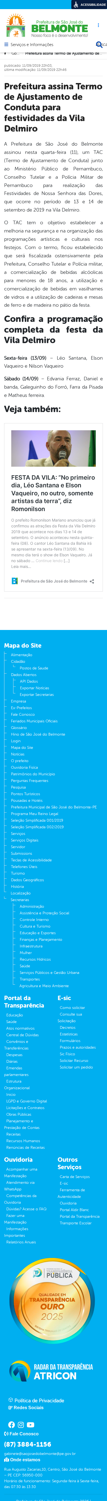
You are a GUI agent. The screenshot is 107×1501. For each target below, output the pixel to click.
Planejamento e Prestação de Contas (22, 1124)
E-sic (64, 1183)
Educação (14, 1015)
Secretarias (20, 900)
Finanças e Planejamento (41, 940)
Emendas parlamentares (16, 1071)
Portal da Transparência (80, 1216)
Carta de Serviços (75, 1177)
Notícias (17, 754)
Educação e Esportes (38, 933)
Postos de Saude (34, 668)
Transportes (30, 979)
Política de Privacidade (38, 1400)
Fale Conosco (23, 714)
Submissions (21, 853)
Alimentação (21, 655)
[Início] (5, 53)
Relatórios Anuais (21, 1242)
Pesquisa (18, 787)
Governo (19, 53)
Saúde (25, 966)
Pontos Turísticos (25, 794)
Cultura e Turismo (35, 926)
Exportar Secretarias (37, 695)
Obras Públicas (18, 1114)
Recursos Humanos (23, 1141)
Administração (32, 906)
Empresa (18, 701)
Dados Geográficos (27, 880)
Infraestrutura (31, 946)
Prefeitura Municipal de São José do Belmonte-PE (54, 807)
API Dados (29, 681)
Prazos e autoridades (78, 1047)
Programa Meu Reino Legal (34, 814)
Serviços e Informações (32, 45)
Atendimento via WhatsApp (19, 1185)
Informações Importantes (16, 1232)
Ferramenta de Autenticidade (71, 1193)
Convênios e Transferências (16, 1045)
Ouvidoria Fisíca (24, 767)
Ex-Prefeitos (21, 708)
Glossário (19, 728)
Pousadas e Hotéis (27, 800)
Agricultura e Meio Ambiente (44, 986)
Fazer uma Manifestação (15, 1219)
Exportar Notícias (34, 688)
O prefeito (20, 761)
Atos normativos (20, 1028)
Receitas (13, 1134)
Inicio (11, 1095)
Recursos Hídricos (35, 959)
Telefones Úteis (24, 867)
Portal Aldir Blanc (74, 1210)
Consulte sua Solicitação (70, 1017)
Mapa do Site (22, 748)
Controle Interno (34, 920)
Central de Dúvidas (22, 1035)
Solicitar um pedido (76, 1067)
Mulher (26, 953)
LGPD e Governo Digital (26, 1101)
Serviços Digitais (24, 840)
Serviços (18, 834)
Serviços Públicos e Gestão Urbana (49, 973)
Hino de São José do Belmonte (38, 734)
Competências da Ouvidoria (20, 1199)
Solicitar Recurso (74, 1061)
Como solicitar (72, 1008)
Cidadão (18, 661)
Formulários (70, 1041)
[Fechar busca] (99, 44)
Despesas (14, 1055)
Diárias (12, 1061)
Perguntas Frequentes (29, 781)
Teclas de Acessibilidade (31, 860)
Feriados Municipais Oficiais (34, 721)
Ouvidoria (68, 1203)
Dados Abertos (23, 675)
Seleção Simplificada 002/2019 (37, 827)
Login (16, 741)
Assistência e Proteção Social (44, 913)
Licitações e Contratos (25, 1108)
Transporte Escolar (76, 1223)
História (17, 887)
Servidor (18, 847)
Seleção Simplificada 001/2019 (37, 820)
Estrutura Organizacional (17, 1084)
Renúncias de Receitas (25, 1147)
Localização (21, 893)
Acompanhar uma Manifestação (20, 1172)
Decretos (67, 1027)
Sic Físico (67, 1054)
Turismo (18, 873)
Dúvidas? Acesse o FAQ (26, 1209)
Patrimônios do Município (33, 774)
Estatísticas (69, 1034)
